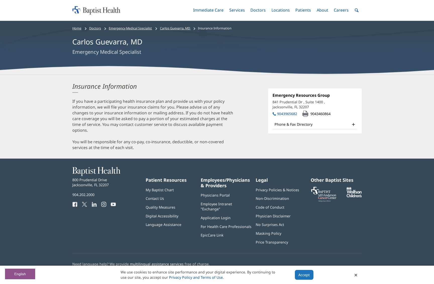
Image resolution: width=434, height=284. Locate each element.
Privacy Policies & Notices (277, 189)
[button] (208, 10)
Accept (304, 274)
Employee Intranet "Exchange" (216, 206)
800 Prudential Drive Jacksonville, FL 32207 (90, 182)
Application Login (216, 217)
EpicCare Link (212, 235)
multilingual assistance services (157, 264)
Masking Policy (268, 233)
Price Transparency (272, 242)
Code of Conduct (270, 207)
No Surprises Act (270, 224)
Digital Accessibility (162, 216)
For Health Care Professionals (226, 226)
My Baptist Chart (160, 189)
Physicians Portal (215, 195)
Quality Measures (160, 207)
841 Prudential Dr (299, 104)
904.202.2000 (83, 194)
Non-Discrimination (272, 198)
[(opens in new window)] (354, 196)
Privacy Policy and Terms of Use (196, 277)
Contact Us (155, 198)
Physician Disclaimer (273, 216)
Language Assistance (163, 224)
